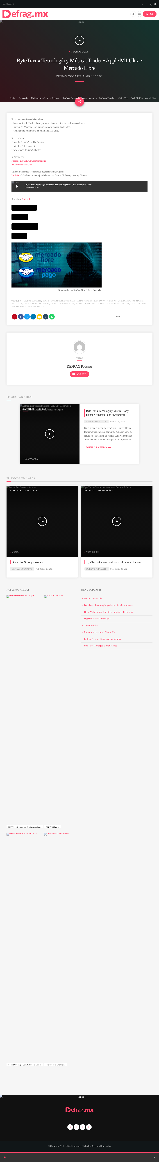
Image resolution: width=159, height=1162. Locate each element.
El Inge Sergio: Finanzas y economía (102, 639)
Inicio (12, 98)
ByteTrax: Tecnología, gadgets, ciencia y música (108, 605)
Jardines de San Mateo (130, 301)
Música (16, 552)
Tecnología (23, 98)
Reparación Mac (36, 307)
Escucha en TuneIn (19, 236)
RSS (149, 13)
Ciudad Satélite (32, 301)
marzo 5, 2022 (117, 421)
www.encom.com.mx (21, 164)
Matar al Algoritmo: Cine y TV (99, 632)
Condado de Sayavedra (36, 304)
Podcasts (55, 98)
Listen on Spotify (19, 217)
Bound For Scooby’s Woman (27, 562)
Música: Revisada (93, 598)
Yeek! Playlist (91, 625)
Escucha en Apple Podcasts (24, 208)
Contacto (8, 4)
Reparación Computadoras (91, 304)
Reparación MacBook (62, 304)
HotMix (15, 175)
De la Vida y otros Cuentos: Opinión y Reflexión (108, 612)
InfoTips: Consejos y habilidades (100, 646)
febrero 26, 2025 (45, 569)
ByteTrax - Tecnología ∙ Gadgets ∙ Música (78, 98)
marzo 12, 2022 (93, 76)
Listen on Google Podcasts (24, 226)
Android (26, 199)
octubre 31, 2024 (119, 569)
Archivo (79, 374)
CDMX (46, 301)
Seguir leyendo (97, 447)
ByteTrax (16, 304)
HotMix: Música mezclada (97, 619)
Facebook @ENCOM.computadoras (28, 161)
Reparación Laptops (118, 304)
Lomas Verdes (84, 301)
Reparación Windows (104, 301)
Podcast (135, 304)
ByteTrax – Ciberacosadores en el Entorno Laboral (113, 562)
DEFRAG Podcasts (68, 76)
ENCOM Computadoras (63, 301)
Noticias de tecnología (39, 98)
